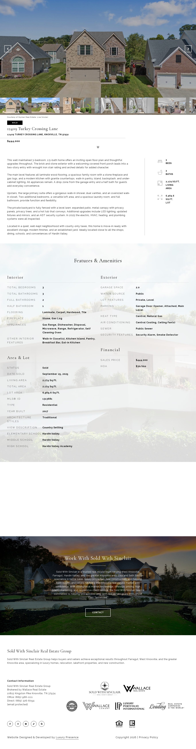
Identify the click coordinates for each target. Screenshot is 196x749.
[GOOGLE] (41, 724)
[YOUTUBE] (26, 724)
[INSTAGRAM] (18, 724)
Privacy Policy (148, 737)
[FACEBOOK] (10, 724)
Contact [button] (98, 612)
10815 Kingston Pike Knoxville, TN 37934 (31, 693)
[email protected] (17, 704)
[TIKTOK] (34, 724)
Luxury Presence (67, 737)
